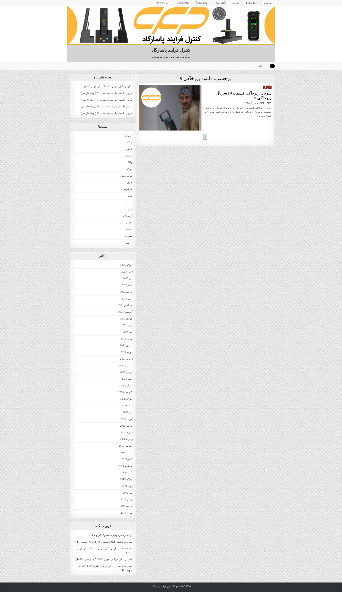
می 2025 (128, 278)
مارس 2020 (126, 425)
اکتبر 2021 (127, 298)
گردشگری (127, 215)
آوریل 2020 (127, 419)
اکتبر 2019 (127, 459)
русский (220, 2)
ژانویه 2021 (126, 358)
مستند (129, 229)
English (251, 2)
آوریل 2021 (127, 338)
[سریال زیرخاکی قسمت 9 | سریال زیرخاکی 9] (170, 108)
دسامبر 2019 (126, 445)
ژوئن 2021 (127, 325)
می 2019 (128, 492)
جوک (130, 169)
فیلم (130, 209)
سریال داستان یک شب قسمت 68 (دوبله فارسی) (107, 106)
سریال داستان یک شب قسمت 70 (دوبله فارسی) (107, 93)
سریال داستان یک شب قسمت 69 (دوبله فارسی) (107, 99)
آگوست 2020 (125, 392)
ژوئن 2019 (127, 485)
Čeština (201, 2)
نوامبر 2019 (126, 452)
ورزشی (129, 242)
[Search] (272, 66)
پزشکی (129, 155)
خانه (260, 66)
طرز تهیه (128, 202)
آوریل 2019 (127, 499)
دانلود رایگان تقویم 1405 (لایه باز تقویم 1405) (108, 86)
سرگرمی (128, 189)
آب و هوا (128, 135)
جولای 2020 (126, 399)
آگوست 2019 (125, 472)
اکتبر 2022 (127, 285)
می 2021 (128, 332)
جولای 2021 (126, 318)
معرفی (129, 236)
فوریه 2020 (127, 432)
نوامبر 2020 (126, 372)
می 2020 (128, 412)
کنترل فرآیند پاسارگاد (171, 50)
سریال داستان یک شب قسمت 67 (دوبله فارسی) (107, 113)
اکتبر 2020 (127, 378)
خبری (130, 182)
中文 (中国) (162, 2)
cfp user (265, 103)
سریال (267, 87)
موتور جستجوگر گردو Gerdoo (103, 535)
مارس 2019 (126, 505)
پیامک (129, 162)
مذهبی (129, 222)
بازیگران (128, 149)
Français (182, 2)
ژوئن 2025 (127, 271)
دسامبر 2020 (126, 365)
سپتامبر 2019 (125, 465)
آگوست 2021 (125, 311)
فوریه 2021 (127, 352)
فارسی (268, 2)
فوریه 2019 (127, 512)
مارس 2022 (126, 291)
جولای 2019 (126, 479)
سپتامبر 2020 (125, 385)
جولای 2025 (126, 265)
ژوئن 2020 (127, 405)
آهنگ (130, 142)
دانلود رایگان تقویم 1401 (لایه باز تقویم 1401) (98, 541)
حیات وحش (126, 175)
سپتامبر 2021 (125, 305)
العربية (235, 2)
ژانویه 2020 (126, 439)
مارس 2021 (126, 345)
